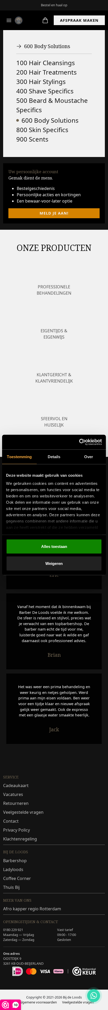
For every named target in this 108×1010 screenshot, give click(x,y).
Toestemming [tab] (19, 456)
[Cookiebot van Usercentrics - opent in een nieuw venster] (79, 442)
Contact (11, 821)
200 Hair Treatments (46, 72)
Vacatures (13, 794)
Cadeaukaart (16, 785)
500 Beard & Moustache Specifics (52, 105)
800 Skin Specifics (42, 129)
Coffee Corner (17, 878)
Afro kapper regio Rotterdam (32, 909)
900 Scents (32, 139)
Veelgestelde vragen (23, 812)
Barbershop (15, 860)
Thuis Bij (11, 887)
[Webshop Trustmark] (84, 971)
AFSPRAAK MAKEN (79, 20)
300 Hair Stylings (41, 81)
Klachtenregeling (20, 839)
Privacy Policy (16, 830)
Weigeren (54, 563)
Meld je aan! (54, 213)
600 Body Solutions (47, 46)
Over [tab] (88, 456)
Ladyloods (13, 869)
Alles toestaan (54, 546)
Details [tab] (54, 456)
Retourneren (16, 803)
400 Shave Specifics (45, 91)
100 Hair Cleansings (45, 62)
